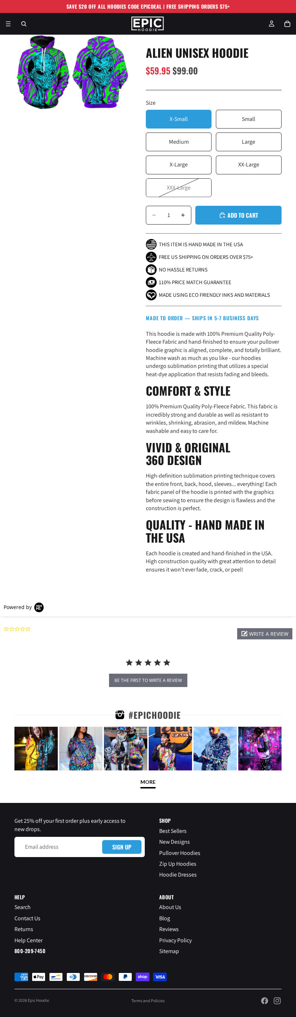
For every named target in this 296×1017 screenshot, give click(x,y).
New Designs (174, 842)
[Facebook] (264, 1000)
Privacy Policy (175, 940)
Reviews (169, 929)
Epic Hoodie (38, 1000)
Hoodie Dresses (178, 875)
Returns (23, 929)
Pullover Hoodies (179, 853)
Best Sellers (173, 831)
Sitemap (169, 951)
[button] (264, 633)
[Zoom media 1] (42, 72)
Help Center (28, 940)
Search (22, 907)
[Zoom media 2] (100, 72)
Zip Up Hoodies (177, 864)
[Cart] (287, 24)
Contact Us (27, 918)
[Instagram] (277, 1000)
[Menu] (8, 24)
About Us (170, 907)
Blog (164, 918)
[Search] (24, 24)
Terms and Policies (148, 1000)
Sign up (121, 847)
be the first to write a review (148, 680)
